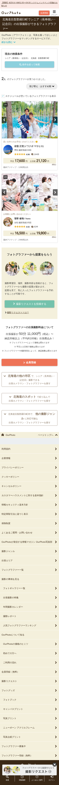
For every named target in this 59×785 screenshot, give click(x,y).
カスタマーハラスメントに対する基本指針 (22, 495)
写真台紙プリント (12, 737)
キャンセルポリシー (11, 486)
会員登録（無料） (10, 672)
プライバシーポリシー (13, 467)
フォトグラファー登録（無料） (17, 755)
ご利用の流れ (9, 662)
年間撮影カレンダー (13, 607)
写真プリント (9, 718)
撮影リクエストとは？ (18, 312)
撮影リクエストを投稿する (30, 304)
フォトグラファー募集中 (14, 746)
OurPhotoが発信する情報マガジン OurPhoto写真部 (27, 542)
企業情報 (6, 458)
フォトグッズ (8, 690)
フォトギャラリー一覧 (14, 588)
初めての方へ (9, 653)
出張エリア (7, 560)
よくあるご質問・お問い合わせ (17, 532)
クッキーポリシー (10, 477)
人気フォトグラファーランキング (19, 625)
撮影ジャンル (8, 551)
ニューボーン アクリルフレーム (19, 727)
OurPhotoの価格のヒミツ (15, 644)
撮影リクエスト (9, 681)
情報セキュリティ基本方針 (15, 504)
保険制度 (6, 523)
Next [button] (55, 120)
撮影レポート (9, 616)
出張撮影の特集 (11, 597)
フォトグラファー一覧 (13, 570)
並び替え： (40, 86)
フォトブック (9, 699)
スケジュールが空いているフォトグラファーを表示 (30, 96)
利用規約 (6, 449)
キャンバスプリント (13, 709)
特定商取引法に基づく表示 (15, 514)
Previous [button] (4, 120)
